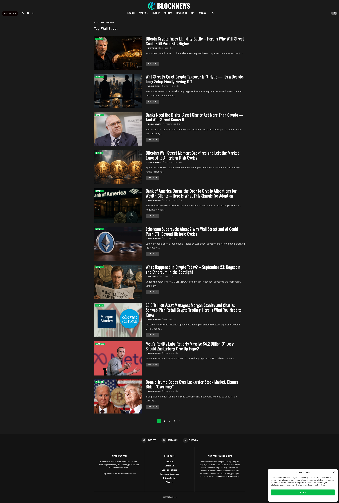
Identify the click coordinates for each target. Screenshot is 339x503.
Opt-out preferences (294, 498)
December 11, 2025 (170, 200)
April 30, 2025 (169, 353)
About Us (169, 461)
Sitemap (169, 482)
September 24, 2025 (171, 238)
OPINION (202, 13)
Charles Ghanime (154, 124)
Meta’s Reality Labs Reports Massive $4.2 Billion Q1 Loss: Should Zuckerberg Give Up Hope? (190, 346)
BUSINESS (100, 344)
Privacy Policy (169, 478)
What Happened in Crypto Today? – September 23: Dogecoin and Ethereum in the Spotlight (193, 269)
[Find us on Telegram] (28, 13)
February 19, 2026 (171, 162)
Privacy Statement (310, 498)
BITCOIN (131, 13)
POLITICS (168, 13)
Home (96, 22)
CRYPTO (142, 13)
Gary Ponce (152, 48)
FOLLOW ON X (10, 13)
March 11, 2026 (170, 124)
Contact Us (169, 465)
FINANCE (156, 13)
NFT (192, 13)
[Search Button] (213, 13)
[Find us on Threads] (33, 13)
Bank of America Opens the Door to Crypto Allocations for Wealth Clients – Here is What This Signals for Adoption (191, 193)
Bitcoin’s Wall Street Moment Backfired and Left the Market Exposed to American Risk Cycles (192, 155)
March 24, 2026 (169, 86)
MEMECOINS (181, 13)
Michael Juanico (154, 86)
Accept (303, 492)
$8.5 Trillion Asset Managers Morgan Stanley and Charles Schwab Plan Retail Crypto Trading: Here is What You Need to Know (193, 310)
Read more (153, 63)
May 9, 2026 (164, 48)
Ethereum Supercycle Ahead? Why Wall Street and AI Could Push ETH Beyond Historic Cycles (192, 231)
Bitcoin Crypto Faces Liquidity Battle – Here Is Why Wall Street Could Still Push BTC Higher (195, 41)
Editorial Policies (169, 470)
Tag (102, 22)
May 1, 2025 (168, 319)
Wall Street (110, 22)
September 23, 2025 (167, 276)
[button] (333, 472)
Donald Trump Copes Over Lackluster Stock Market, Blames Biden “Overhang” (192, 384)
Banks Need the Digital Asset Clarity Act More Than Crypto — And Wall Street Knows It (194, 117)
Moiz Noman (153, 276)
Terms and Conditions (169, 474)
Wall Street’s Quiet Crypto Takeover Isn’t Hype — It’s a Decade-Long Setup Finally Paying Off (195, 79)
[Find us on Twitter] (23, 13)
